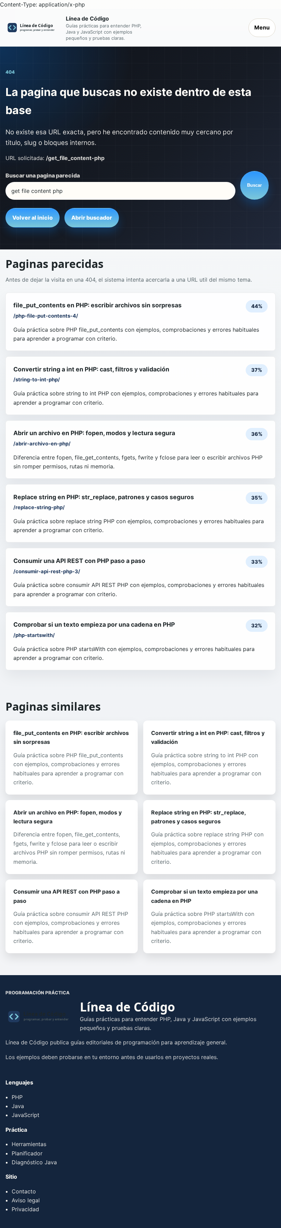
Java (18, 1106)
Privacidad (25, 1209)
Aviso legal (26, 1200)
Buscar (254, 185)
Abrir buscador (91, 217)
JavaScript (25, 1115)
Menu (262, 27)
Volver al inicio (32, 217)
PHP (17, 1097)
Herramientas (29, 1144)
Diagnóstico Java (34, 1162)
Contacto (24, 1191)
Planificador (27, 1153)
